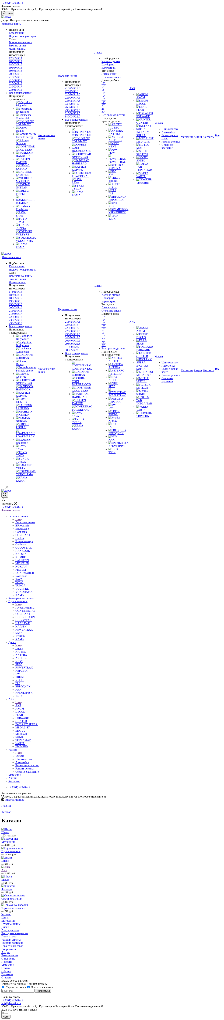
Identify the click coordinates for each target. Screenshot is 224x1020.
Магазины (7, 964)
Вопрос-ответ (9, 949)
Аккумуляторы (10, 930)
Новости (6, 961)
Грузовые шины (24, 607)
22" (104, 111)
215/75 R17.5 (72, 88)
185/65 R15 (15, 64)
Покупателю (8, 936)
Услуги (19, 755)
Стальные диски (111, 77)
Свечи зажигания (11, 898)
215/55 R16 (15, 77)
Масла (5, 879)
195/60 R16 (15, 67)
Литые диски (109, 73)
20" (104, 105)
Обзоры (6, 971)
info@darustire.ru (14, 799)
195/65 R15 (15, 70)
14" (104, 86)
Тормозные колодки (13, 908)
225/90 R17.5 (72, 97)
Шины (5, 832)
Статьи (5, 968)
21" (104, 108)
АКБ (18, 705)
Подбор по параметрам (22, 36)
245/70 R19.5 (72, 103)
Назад (18, 519)
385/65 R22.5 (72, 116)
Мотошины (8, 841)
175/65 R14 (15, 58)
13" (104, 83)
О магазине (8, 958)
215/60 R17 (15, 80)
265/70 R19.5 (72, 107)
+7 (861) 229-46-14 (12, 2)
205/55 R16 (15, 73)
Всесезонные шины (20, 42)
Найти (6, 1016)
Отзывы (6, 977)
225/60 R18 (15, 83)
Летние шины (17, 48)
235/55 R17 (15, 86)
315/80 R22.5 (72, 113)
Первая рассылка (16, 987)
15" (104, 89)
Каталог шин (16, 32)
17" (104, 95)
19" (104, 102)
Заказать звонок (10, 510)
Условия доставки (12, 942)
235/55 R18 (15, 89)
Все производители (20, 92)
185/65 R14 (15, 61)
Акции (5, 952)
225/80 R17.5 (72, 94)
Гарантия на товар (12, 945)
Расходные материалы (14, 933)
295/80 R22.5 (72, 110)
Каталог (6, 914)
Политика (7, 974)
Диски (19, 648)
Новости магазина (41, 987)
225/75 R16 (71, 91)
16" (104, 92)
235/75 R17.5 (72, 100)
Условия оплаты (11, 939)
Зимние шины (17, 45)
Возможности (9, 955)
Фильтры (6, 889)
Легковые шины (25, 522)
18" (104, 99)
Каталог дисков (111, 61)
